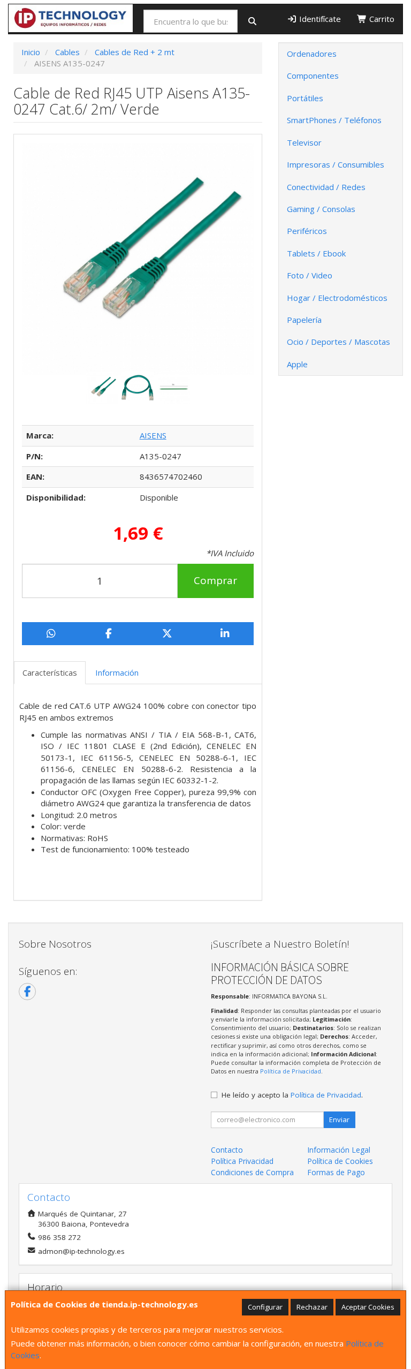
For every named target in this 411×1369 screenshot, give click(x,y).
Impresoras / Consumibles (335, 164)
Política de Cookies (340, 1161)
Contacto (227, 1150)
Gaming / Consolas (321, 208)
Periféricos (307, 230)
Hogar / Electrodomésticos (337, 297)
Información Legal (338, 1150)
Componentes (313, 75)
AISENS (153, 435)
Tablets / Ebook (316, 253)
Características (49, 672)
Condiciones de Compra (252, 1172)
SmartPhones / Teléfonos (334, 120)
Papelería (304, 319)
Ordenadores (312, 53)
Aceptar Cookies (367, 1307)
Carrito (380, 18)
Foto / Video (309, 275)
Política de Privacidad (290, 1071)
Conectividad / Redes (326, 186)
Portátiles (305, 98)
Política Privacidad (242, 1161)
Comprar (215, 580)
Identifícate (319, 18)
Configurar (265, 1307)
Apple (297, 364)
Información (117, 672)
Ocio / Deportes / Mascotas (338, 341)
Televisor (304, 142)
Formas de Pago (336, 1172)
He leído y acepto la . (292, 1095)
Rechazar (312, 1307)
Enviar (339, 1119)
